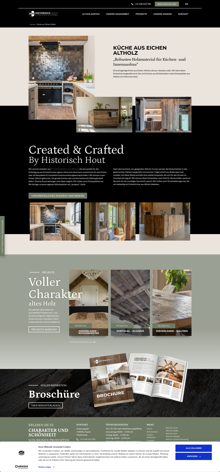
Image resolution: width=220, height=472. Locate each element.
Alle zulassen (194, 448)
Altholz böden (172, 431)
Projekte (141, 14)
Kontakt (183, 14)
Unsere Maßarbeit (117, 14)
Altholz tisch (171, 433)
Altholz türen (172, 428)
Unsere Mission (162, 14)
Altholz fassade (173, 436)
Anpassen (192, 456)
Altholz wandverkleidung (177, 439)
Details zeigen (44, 467)
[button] (30, 219)
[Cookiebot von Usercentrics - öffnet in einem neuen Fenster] (21, 467)
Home (32, 24)
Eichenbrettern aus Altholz (65, 169)
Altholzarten (91, 14)
